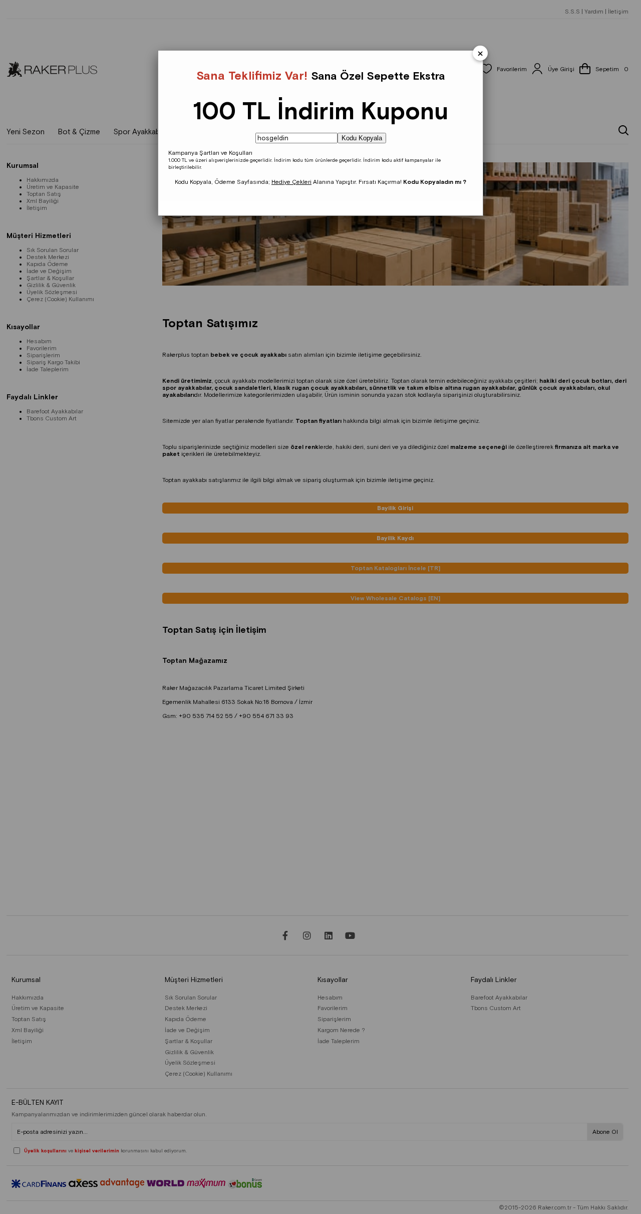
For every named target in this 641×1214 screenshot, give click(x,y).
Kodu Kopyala (362, 138)
